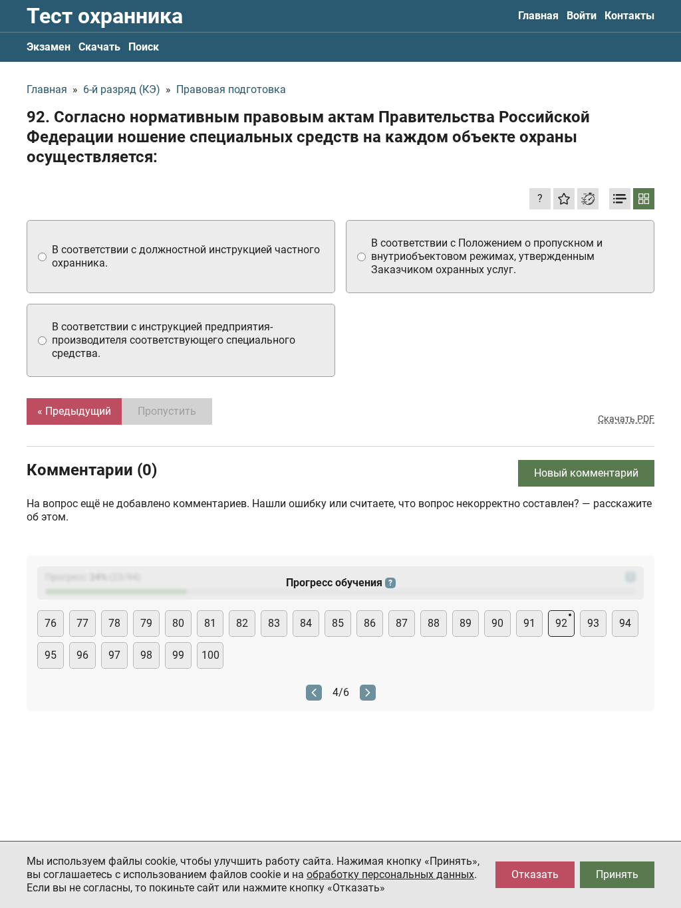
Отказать (535, 874)
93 (593, 623)
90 (497, 623)
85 (338, 623)
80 (178, 623)
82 (242, 623)
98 (146, 655)
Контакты (629, 15)
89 (466, 623)
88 (434, 623)
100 (210, 655)
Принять (617, 874)
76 (51, 623)
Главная (538, 15)
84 (306, 623)
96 (82, 655)
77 (82, 623)
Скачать (99, 47)
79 (146, 623)
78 (114, 623)
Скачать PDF (626, 418)
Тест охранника (105, 16)
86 (370, 623)
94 (625, 623)
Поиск (143, 47)
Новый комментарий (586, 473)
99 (178, 655)
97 (114, 655)
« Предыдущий (74, 411)
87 (402, 623)
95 (51, 655)
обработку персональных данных (390, 874)
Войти (582, 15)
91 (529, 623)
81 (210, 623)
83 (274, 623)
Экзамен (48, 47)
